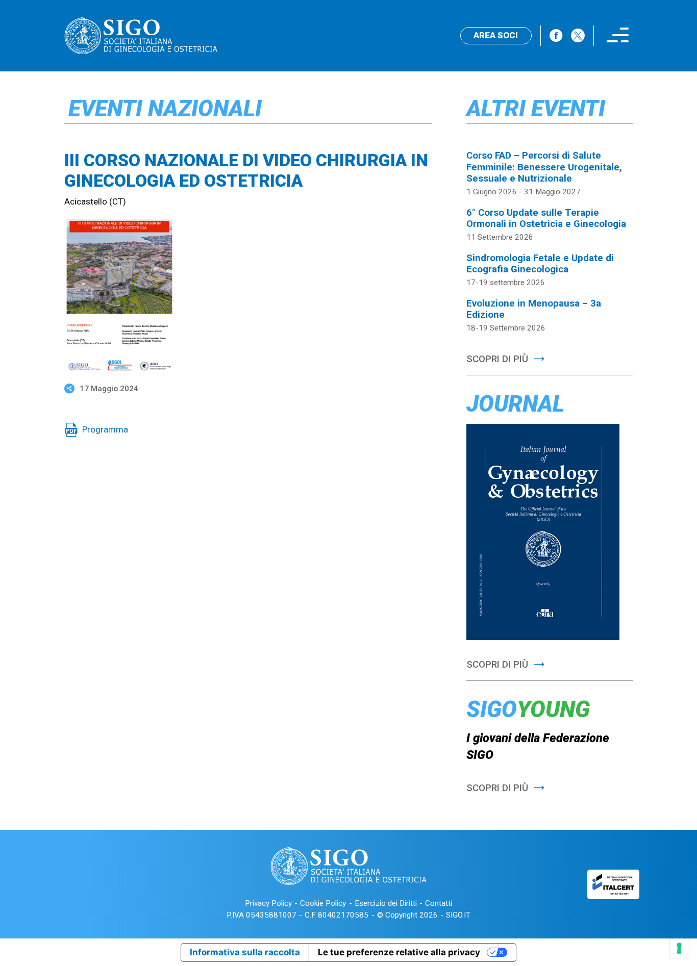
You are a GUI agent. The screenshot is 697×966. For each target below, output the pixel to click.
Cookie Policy (323, 903)
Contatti (438, 903)
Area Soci (496, 35)
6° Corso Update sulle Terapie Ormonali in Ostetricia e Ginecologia (546, 218)
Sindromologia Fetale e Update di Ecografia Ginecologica (540, 263)
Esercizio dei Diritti (386, 903)
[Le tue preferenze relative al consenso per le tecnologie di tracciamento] (679, 948)
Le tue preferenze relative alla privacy (399, 952)
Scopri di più (497, 359)
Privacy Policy (268, 903)
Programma (105, 429)
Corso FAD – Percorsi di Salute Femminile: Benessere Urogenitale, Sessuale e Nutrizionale (544, 167)
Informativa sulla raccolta (245, 952)
